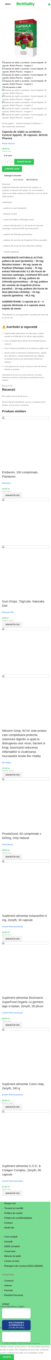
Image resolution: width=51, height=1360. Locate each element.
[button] (12, 495)
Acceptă (7, 1357)
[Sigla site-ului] (25, 4)
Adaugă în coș (24, 162)
